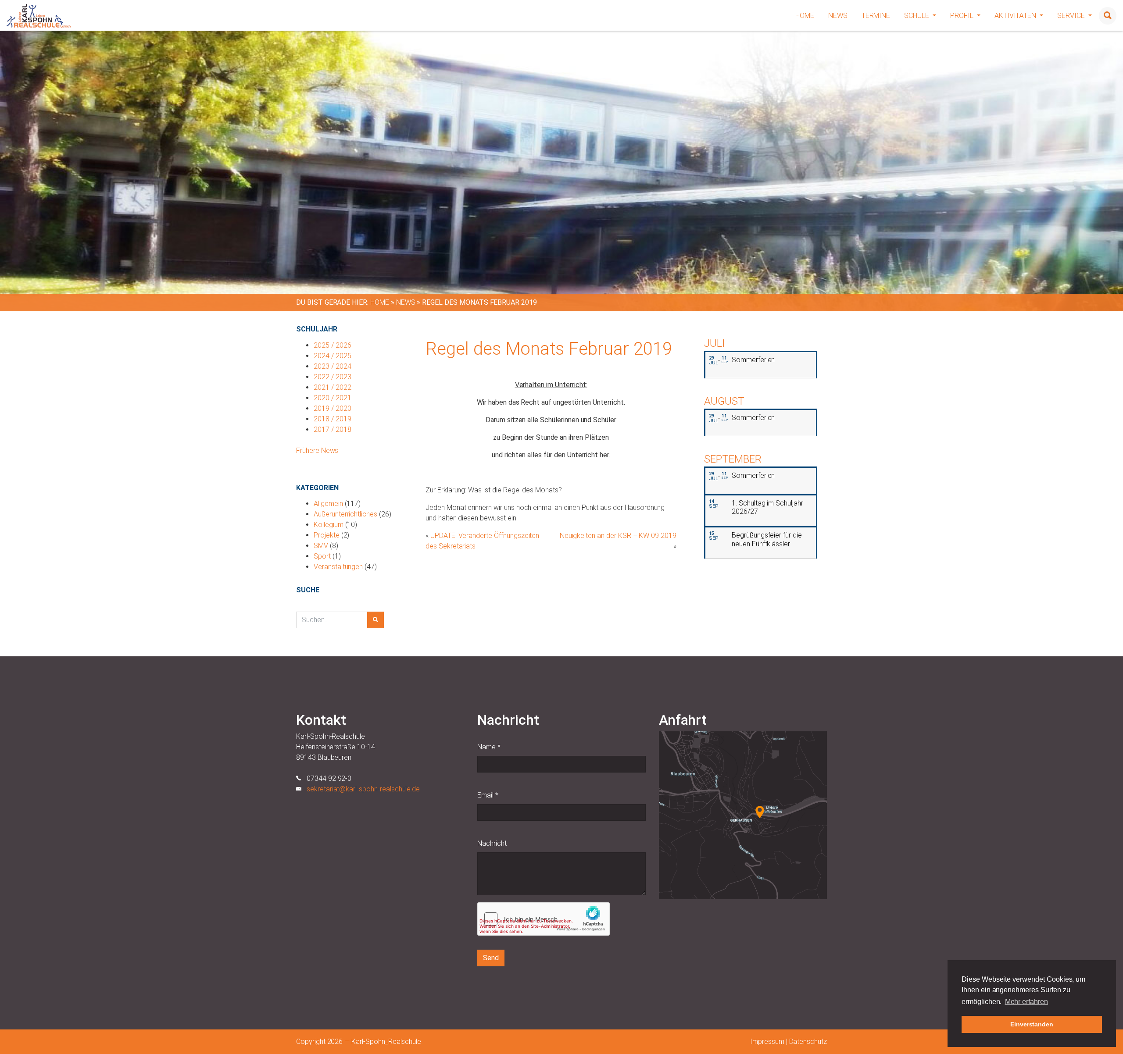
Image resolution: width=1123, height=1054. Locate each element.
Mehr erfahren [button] (1026, 1001)
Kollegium (328, 524)
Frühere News (317, 450)
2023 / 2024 (332, 366)
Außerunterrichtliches (345, 514)
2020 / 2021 (332, 398)
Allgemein (328, 503)
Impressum (767, 1041)
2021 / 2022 (332, 387)
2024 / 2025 (332, 356)
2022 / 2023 (332, 377)
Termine (876, 15)
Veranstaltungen (338, 567)
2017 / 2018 (332, 429)
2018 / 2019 (332, 419)
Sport (322, 556)
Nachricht (492, 843)
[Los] (375, 620)
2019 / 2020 (332, 408)
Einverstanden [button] (1031, 1024)
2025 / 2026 (332, 345)
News (838, 15)
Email (487, 795)
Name (489, 747)
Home (804, 15)
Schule (917, 15)
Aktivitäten (1016, 15)
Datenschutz (808, 1041)
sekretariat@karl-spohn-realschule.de (363, 789)
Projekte (327, 535)
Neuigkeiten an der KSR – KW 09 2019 (618, 535)
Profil (962, 15)
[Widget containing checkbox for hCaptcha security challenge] (543, 919)
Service (1072, 15)
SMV (321, 545)
